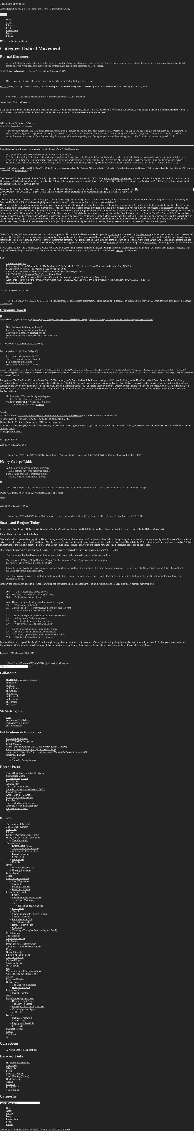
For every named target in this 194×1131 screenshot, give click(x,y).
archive (26, 102)
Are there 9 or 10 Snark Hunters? (22, 805)
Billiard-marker (49, 516)
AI (13, 757)
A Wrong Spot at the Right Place (21, 1050)
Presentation (12, 30)
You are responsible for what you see (23, 971)
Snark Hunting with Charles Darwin (29, 914)
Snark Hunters (13, 1090)
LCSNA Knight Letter (17, 738)
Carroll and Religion (16, 263)
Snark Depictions (20, 881)
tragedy (34, 539)
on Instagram (12, 699)
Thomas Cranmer (14, 843)
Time (8, 811)
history (28, 327)
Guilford (111, 242)
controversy (81, 455)
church (71, 455)
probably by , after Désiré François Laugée (60, 319)
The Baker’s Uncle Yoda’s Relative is (24, 946)
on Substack (12, 693)
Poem (9, 33)
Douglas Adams (143, 234)
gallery (79, 516)
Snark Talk (11, 829)
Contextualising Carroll (17, 778)
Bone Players (12, 873)
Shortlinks (11, 1034)
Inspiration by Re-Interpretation (21, 944)
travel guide (113, 234)
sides (66, 544)
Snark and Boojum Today (20, 523)
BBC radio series (61, 247)
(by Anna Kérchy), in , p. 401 (46, 752)
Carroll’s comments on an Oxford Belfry (25, 789)
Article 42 (4, 71)
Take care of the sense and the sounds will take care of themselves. (50, 415)
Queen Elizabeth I (14, 952)
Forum (9, 1071)
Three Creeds (106, 160)
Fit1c (133, 455)
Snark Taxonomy (26, 900)
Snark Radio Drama (15, 775)
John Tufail (127, 301)
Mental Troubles (20, 993)
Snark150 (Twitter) (15, 1073)
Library (9, 36)
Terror (9, 875)
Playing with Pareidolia (23, 1023)
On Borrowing (13, 965)
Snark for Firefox (14, 1028)
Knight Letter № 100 (22, 846)
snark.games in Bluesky (17, 723)
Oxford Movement (143, 301)
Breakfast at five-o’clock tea (19, 797)
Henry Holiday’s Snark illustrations (23, 837)
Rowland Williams (88, 168)
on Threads (11, 701)
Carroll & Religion (21, 916)
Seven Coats (18, 856)
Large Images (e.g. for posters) (20, 998)
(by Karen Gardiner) (36, 746)
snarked (119, 250)
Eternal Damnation (21, 854)
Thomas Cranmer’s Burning (25, 848)
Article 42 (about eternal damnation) (90, 191)
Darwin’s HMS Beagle (23, 1001)
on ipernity (11, 682)
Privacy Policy (32, 1129)
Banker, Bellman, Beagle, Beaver (28, 1006)
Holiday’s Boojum (21, 987)
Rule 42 (3, 86)
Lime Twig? (12, 800)
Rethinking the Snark (16, 892)
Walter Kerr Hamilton (125, 168)
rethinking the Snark (163, 301)
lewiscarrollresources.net (18, 1062)
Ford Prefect (150, 242)
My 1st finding (13, 933)
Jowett (38, 327)
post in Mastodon (14, 725)
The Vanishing (13, 935)
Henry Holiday (13, 982)
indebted (40, 404)
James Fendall (21, 171)
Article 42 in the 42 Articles (19, 282)
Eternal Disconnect (15, 57)
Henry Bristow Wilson (179, 168)
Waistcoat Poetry (14, 963)
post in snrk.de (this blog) (18, 720)
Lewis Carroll (12, 990)
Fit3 (10, 303)
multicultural (99, 584)
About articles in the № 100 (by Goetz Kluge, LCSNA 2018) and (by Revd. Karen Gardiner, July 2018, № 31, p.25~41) (78, 279)
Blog (8, 27)
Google (9, 1081)
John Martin (12, 941)
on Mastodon (12, 688)
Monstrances (18, 859)
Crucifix (16, 862)
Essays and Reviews (22, 168)
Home (9, 19)
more (2, 498)
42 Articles (51, 301)
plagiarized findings (15, 755)
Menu (3, 14)
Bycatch (10, 1015)
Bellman (61, 301)
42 (43, 301)
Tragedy (16, 911)
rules (8, 717)
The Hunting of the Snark (12, 3)
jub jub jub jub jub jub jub (30, 905)
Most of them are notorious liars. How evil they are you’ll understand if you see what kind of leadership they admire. (95, 645)
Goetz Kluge (13, 301)
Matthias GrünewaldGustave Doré (22, 1019)
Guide (45, 247)
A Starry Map (12, 784)
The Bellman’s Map (21, 922)
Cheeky (9, 976)
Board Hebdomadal (28, 332)
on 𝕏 (11, 704)
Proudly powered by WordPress (55, 1129)
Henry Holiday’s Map (22, 925)
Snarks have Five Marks (17, 878)
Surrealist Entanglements (24, 760)
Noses (9, 865)
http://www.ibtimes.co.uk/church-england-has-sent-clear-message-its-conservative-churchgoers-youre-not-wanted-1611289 (58, 550)
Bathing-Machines (21, 886)
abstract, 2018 (7, 428)
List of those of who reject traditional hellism (78, 277)
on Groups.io (12, 691)
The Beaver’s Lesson (22, 1004)
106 (8, 591)
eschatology (88, 301)
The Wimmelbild (20, 840)
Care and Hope (13, 960)
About (9, 22)
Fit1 (128, 455)
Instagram (4, 439)
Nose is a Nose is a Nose (24, 867)
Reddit (14, 439)
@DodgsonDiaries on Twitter (49, 492)
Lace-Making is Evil (22, 919)
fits (109, 247)
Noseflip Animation (21, 870)
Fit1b (139, 516)
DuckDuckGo (13, 1079)
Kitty (8, 949)
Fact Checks (12, 781)
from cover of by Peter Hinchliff (121, 319)
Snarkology (11, 1065)
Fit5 (139, 455)
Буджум (16, 895)
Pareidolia (17, 927)
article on (118, 178)
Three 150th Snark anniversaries (21, 803)
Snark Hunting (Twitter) (17, 1076)
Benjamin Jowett (13, 310)
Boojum (46, 663)
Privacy (9, 25)
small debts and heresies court (153, 385)
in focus (117, 301)
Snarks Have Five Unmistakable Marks (25, 773)
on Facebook (12, 696)
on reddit (10, 685)
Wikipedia (9, 126)
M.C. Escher (18, 1026)
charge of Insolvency (26, 401)
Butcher (63, 455)
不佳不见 (17, 1012)
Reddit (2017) (12, 1087)
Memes (9, 1031)
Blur (8, 968)
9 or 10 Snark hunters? (17, 826)
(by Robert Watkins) (31, 749)
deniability (70, 516)
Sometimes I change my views (26, 897)
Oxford (103, 455)
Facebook (10, 1084)
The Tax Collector (14, 957)
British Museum (13, 744)
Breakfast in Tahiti (21, 889)
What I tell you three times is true (22, 974)
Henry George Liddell (17, 462)
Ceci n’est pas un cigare (23, 1009)
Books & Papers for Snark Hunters (22, 835)
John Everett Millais (15, 938)
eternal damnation (103, 301)
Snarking (16, 884)
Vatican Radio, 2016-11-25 (11, 102)
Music (9, 995)
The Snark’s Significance (18, 786)
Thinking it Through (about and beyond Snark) (34, 930)
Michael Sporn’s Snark (17, 808)
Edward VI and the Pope (18, 954)
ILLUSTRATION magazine (19, 741)
